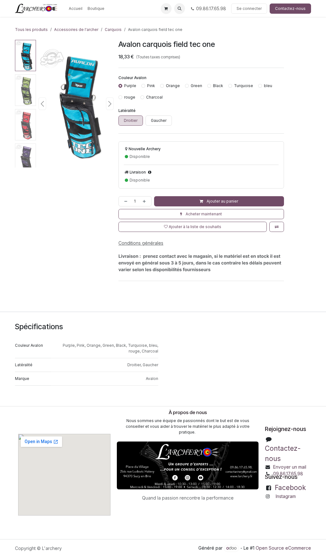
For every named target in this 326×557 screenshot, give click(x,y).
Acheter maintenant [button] (203, 214)
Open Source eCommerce (283, 548)
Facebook (290, 488)
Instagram (286, 496)
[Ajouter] (145, 201)
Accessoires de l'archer (76, 29)
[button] (179, 8)
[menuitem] (75, 8)
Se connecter (249, 8)
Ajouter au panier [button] (222, 201)
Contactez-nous (290, 8)
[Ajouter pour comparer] (276, 227)
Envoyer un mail (289, 467)
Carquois (113, 29)
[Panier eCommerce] (166, 8)
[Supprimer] (124, 201)
